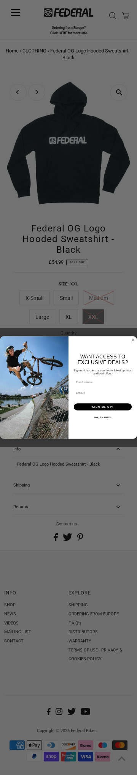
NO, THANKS (102, 417)
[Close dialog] (133, 340)
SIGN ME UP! (102, 406)
